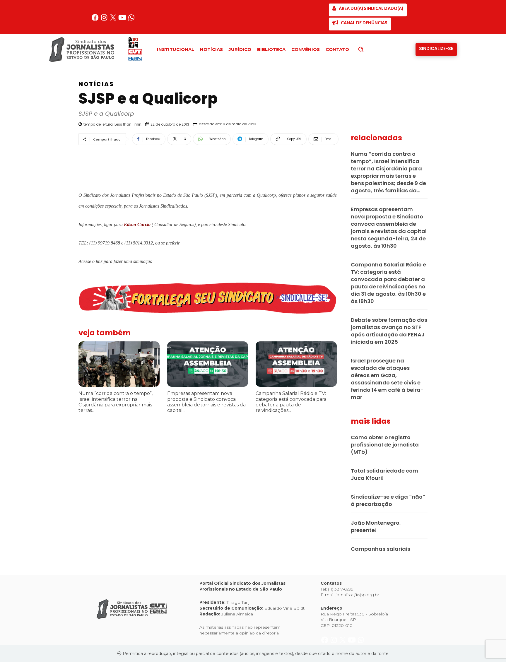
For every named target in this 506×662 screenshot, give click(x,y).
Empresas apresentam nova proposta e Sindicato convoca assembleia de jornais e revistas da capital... (206, 402)
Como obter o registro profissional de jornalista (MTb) (385, 445)
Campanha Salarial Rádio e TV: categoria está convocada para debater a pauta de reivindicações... (291, 402)
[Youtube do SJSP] (122, 19)
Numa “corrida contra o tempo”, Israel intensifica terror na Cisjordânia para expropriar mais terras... (115, 402)
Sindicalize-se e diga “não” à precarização (388, 500)
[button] (371, 49)
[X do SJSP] (113, 19)
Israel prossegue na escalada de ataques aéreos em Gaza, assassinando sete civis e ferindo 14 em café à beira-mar (387, 379)
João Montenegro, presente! (376, 526)
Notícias (96, 84)
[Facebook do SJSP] (95, 19)
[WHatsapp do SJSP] (131, 19)
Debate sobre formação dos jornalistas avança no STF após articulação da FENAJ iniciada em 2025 (389, 330)
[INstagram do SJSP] (104, 19)
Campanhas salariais (380, 548)
